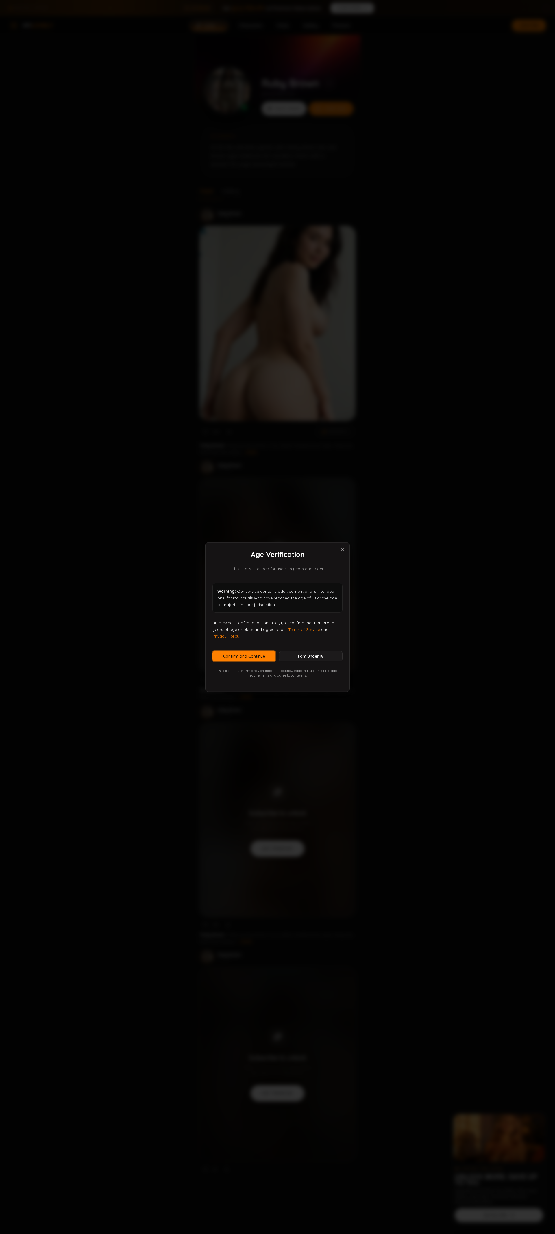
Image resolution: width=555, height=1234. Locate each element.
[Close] (342, 549)
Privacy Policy (225, 636)
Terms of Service (304, 629)
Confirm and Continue (244, 656)
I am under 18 (310, 656)
